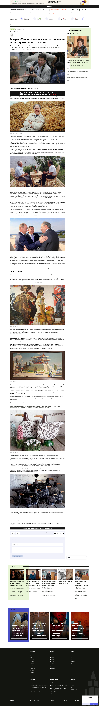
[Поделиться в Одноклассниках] (57, 533)
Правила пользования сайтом (36, 691)
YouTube (72, 683)
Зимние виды (52, 664)
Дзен (71, 687)
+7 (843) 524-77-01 (57, 682)
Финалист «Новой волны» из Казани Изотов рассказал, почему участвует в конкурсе (58, 11)
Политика (32, 659)
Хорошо (94, 704)
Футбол (51, 654)
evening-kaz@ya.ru (36, 683)
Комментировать (17, 556)
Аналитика (32, 672)
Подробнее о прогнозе (14, 19)
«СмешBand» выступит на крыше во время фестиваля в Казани (78, 10)
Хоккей (51, 655)
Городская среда (33, 654)
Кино (71, 659)
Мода (72, 654)
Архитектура (73, 664)
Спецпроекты (73, 666)
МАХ (71, 691)
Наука (31, 666)
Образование (32, 668)
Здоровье (72, 657)
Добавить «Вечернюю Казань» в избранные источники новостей (37, 528)
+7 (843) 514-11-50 (37, 682)
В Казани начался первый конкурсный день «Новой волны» (18, 10)
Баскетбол (52, 659)
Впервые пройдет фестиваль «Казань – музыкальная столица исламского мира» (39, 10)
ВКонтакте (73, 682)
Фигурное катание (53, 663)
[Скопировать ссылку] (63, 533)
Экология (32, 670)
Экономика (32, 661)
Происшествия (33, 663)
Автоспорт (52, 661)
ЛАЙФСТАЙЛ (15, 609)
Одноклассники (74, 689)
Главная (11, 24)
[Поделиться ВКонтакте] (55, 533)
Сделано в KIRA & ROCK (75, 700)
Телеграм (72, 685)
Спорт (52, 651)
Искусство (73, 661)
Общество (32, 655)
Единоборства (53, 666)
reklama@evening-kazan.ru (58, 683)
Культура (16, 24)
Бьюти (72, 655)
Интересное (52, 668)
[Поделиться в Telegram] (60, 533)
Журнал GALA (74, 651)
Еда (71, 663)
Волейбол (52, 657)
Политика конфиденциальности (36, 693)
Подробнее (86, 704)
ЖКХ (31, 657)
